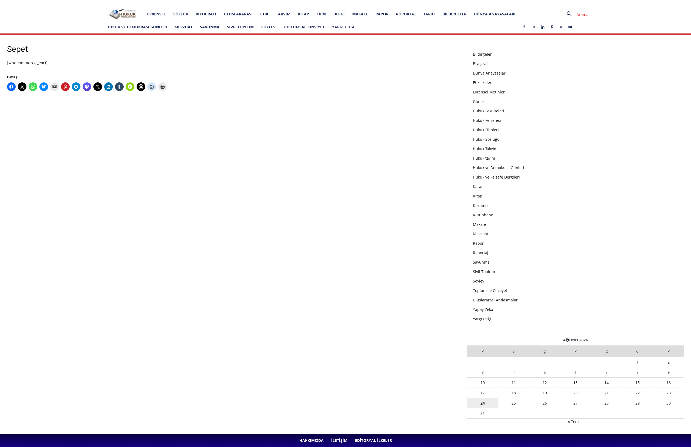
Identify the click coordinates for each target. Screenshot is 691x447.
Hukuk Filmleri (486, 129)
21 (606, 392)
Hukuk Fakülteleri (488, 110)
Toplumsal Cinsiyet (303, 26)
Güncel (479, 101)
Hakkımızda (62, 4)
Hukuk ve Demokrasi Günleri (136, 26)
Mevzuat (183, 26)
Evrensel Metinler (489, 92)
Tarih (429, 13)
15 (637, 382)
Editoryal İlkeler (101, 4)
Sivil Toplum (240, 26)
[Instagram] (133, 4)
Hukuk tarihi (484, 158)
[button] (575, 14)
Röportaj (406, 13)
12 (545, 382)
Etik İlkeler (482, 82)
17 (482, 392)
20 (575, 392)
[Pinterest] (151, 4)
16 (668, 382)
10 (482, 382)
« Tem (573, 421)
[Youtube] (169, 4)
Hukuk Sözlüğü (486, 139)
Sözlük (180, 13)
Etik (264, 13)
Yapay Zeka (483, 309)
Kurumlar (481, 205)
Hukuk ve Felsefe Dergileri (496, 177)
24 (482, 403)
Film (321, 13)
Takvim (283, 13)
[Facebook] (124, 4)
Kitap (303, 13)
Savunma (209, 26)
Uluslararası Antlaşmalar (495, 300)
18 (514, 392)
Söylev (268, 26)
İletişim (80, 4)
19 (545, 392)
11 (514, 382)
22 (637, 392)
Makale (360, 13)
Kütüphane (483, 214)
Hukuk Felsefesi (487, 120)
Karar (478, 186)
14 (606, 382)
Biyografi (206, 13)
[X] (160, 4)
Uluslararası (238, 13)
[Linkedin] (142, 4)
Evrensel (156, 13)
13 (575, 382)
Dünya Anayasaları (495, 13)
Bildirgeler (454, 13)
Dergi (339, 13)
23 (668, 392)
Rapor (381, 13)
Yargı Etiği (343, 26)
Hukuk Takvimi (486, 148)
